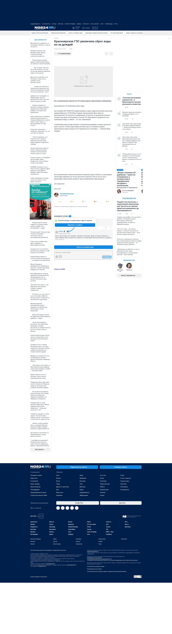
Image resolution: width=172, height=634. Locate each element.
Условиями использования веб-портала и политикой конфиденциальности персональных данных (112, 560)
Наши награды (35, 484)
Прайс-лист (34, 478)
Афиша (79, 24)
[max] (72, 508)
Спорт (122, 475)
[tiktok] (76, 508)
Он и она (103, 475)
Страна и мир (124, 481)
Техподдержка (35, 489)
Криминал (83, 478)
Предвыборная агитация (38, 492)
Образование (84, 495)
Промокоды (109, 24)
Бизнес (58, 478)
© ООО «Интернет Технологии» (38, 576)
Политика (103, 481)
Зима (81, 475)
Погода (54, 24)
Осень (102, 478)
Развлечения (104, 489)
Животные (59, 492)
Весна (58, 481)
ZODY (102, 24)
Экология (123, 484)
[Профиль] (140, 28)
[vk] (62, 508)
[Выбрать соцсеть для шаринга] (111, 53)
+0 (105, 242)
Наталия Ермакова (67, 194)
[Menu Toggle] (31, 28)
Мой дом (82, 487)
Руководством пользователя (94, 557)
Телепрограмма (70, 24)
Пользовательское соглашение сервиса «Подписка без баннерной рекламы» (106, 571)
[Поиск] (132, 28)
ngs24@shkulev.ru (50, 563)
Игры (116, 24)
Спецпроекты (124, 489)
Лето (81, 484)
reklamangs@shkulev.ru (93, 551)
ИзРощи (61, 231)
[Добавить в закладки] (106, 53)
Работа (102, 487)
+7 (105, 227)
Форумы (60, 24)
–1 (110, 227)
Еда (57, 489)
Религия (102, 492)
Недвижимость (35, 24)
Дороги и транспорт (62, 487)
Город (58, 484)
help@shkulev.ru (42, 566)
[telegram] (58, 508)
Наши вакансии (35, 487)
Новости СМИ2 (59, 269)
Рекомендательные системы (94, 569)
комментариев (64, 53)
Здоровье (59, 495)
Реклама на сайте (36, 475)
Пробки (86, 28)
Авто (57, 475)
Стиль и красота (125, 478)
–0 (110, 242)
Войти (60, 257)
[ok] (67, 508)
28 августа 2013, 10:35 (60, 49)
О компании (34, 481)
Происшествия (105, 484)
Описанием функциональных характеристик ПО (99, 559)
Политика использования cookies (95, 566)
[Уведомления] (136, 28)
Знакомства (46, 24)
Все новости (40, 40)
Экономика (124, 487)
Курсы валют (94, 24)
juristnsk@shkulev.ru (71, 565)
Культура (82, 481)
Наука (81, 489)
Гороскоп (86, 24)
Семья (102, 495)
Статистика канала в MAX (38, 495)
